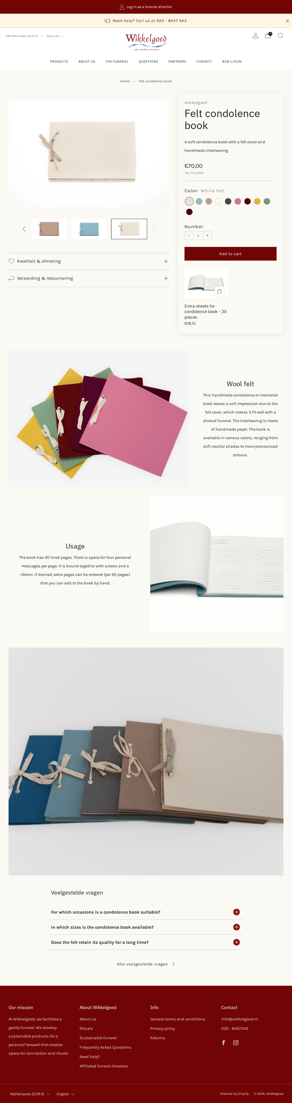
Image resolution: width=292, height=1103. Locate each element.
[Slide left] (24, 229)
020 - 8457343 (234, 1028)
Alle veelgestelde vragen (143, 964)
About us (86, 62)
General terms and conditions (177, 1019)
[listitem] (146, 7)
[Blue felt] (218, 201)
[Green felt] (267, 201)
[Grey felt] (228, 201)
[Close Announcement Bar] (287, 21)
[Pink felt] (238, 201)
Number (193, 226)
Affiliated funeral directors (104, 1066)
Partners (177, 62)
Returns (157, 1038)
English (53, 36)
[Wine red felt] (247, 201)
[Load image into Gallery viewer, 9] (49, 229)
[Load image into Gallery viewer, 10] (89, 229)
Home (124, 81)
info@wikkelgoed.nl (239, 1019)
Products (59, 62)
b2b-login (232, 62)
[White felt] (189, 201)
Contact (204, 62)
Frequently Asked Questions (105, 1047)
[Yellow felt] (257, 201)
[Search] (280, 35)
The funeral (117, 62)
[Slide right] (154, 229)
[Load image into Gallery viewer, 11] (129, 229)
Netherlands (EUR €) (22, 36)
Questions (148, 62)
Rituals (86, 1028)
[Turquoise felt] (199, 201)
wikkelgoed (195, 102)
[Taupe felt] (209, 201)
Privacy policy (162, 1028)
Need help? (90, 1056)
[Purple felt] (189, 212)
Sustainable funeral (98, 1038)
